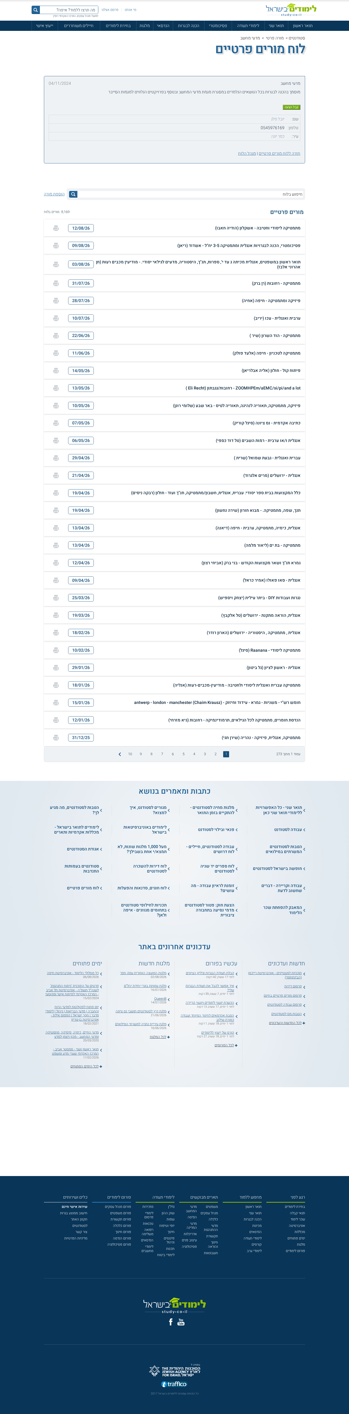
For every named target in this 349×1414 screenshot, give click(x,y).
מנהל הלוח (247, 153)
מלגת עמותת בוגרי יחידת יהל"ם (145, 985)
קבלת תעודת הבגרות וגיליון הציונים (210, 973)
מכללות (300, 1231)
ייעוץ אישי (44, 26)
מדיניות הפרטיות (75, 1238)
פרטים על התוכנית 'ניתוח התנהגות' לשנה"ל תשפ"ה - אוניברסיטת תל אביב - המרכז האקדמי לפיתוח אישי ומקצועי (72, 990)
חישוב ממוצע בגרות (73, 1213)
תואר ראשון (303, 26)
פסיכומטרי (218, 26)
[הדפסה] (56, 228)
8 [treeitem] (151, 754)
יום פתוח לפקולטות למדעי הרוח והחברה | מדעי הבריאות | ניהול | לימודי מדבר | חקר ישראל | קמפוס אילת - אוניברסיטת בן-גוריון (72, 1013)
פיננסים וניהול (169, 1240)
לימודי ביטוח (165, 1255)
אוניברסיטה (297, 1225)
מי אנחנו (130, 9)
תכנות (170, 1248)
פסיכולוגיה (189, 1246)
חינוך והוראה (213, 1244)
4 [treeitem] (194, 754)
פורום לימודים (295, 1250)
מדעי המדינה (192, 1225)
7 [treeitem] (162, 754)
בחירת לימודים (118, 26)
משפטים (212, 1206)
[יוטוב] (181, 1322)
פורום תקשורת (121, 1219)
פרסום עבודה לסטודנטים (284, 1004)
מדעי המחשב (191, 1209)
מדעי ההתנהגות (211, 1228)
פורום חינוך (123, 1231)
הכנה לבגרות (188, 26)
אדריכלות (190, 1234)
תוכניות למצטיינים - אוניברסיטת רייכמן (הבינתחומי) (275, 975)
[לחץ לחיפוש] (73, 194)
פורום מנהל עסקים (118, 1206)
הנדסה (192, 1217)
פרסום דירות (293, 986)
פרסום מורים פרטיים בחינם (283, 995)
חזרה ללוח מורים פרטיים (279, 153)
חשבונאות (211, 1253)
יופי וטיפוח (166, 1225)
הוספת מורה (54, 194)
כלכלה (213, 1219)
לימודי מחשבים (147, 1248)
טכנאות (148, 1223)
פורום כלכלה (122, 1225)
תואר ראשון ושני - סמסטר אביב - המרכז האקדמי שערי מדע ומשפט (75, 1051)
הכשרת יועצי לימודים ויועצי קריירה (210, 1002)
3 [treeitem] (205, 754)
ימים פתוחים (296, 1238)
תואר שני (276, 26)
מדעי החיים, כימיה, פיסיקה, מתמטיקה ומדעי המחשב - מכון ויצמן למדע (72, 1034)
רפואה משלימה (147, 1232)
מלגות (145, 26)
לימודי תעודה (248, 26)
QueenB (160, 998)
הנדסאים (255, 1231)
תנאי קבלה (297, 1213)
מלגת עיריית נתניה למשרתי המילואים (140, 1024)
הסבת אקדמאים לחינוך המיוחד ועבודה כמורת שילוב (207, 1017)
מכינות (257, 1225)
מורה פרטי (275, 38)
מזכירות (147, 1206)
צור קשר (81, 1231)
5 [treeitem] (183, 754)
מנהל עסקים (209, 1213)
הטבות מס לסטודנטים (286, 1013)
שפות (170, 1219)
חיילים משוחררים (79, 26)
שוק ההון (168, 1213)
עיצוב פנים (189, 1240)
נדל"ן (171, 1206)
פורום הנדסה (122, 1238)
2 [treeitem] (216, 754)
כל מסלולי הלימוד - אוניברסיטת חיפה (73, 973)
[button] (174, 228)
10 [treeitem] (130, 754)
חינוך (171, 1231)
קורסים (257, 1244)
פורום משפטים (120, 1213)
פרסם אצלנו (110, 9)
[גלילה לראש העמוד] (345, 1400)
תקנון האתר (79, 1219)
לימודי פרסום (148, 1215)
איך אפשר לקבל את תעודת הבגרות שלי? (210, 988)
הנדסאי (163, 26)
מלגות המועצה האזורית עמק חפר (143, 973)
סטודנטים (297, 38)
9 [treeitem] (141, 754)
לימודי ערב (254, 1250)
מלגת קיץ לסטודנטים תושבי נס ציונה (141, 1011)
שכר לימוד (298, 1219)
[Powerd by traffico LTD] (174, 1384)
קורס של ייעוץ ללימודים (217, 1032)
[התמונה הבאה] (119, 754)
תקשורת (212, 1236)
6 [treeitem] (173, 754)
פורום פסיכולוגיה (119, 1244)
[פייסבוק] (171, 1322)
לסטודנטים (79, 1225)
